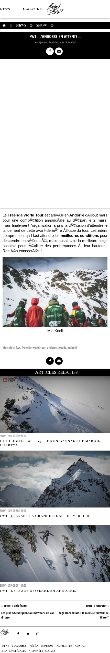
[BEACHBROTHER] (7, 632)
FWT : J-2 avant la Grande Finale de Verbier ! (46, 516)
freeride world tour (34, 347)
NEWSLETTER (64, 645)
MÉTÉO (6, 45)
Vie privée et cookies (42, 650)
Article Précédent (15, 606)
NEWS (5, 9)
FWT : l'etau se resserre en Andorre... (39, 591)
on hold (72, 347)
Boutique (28, 45)
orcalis (62, 347)
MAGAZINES (33, 9)
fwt (18, 347)
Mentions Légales (14, 650)
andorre (52, 347)
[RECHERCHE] (52, 45)
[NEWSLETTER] (64, 45)
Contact (81, 645)
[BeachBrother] (55, 16)
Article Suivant (96, 606)
